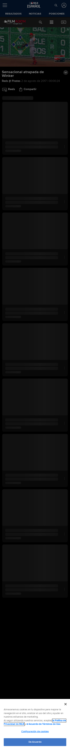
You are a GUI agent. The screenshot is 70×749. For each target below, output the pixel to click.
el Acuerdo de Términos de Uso (43, 724)
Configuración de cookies (35, 731)
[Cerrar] (65, 704)
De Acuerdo (35, 741)
